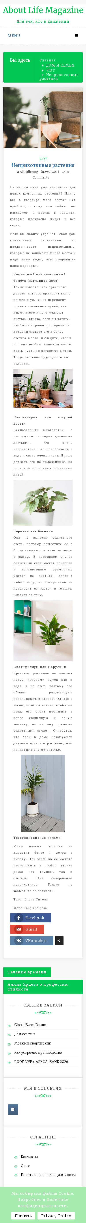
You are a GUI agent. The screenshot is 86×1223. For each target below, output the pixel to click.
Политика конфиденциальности (48, 1175)
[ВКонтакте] (13, 1109)
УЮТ (43, 159)
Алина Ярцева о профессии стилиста (38, 987)
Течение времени (27, 972)
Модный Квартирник (32, 1043)
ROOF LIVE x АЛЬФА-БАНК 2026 (41, 1062)
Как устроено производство (38, 1052)
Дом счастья (24, 1034)
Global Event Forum (30, 1025)
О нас (25, 1166)
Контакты (29, 1157)
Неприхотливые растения (43, 165)
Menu (14, 35)
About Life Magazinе (43, 10)
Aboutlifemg (29, 172)
